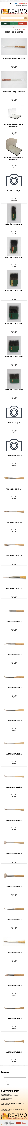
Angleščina (20, 3)
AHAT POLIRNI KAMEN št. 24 (14, 754)
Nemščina (22, 3)
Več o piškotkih (24, 1123)
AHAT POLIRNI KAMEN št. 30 (14, 853)
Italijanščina (24, 3)
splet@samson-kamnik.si (6, 1110)
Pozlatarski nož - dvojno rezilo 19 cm (14, 92)
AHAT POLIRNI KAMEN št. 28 (14, 456)
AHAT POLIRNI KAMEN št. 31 (14, 886)
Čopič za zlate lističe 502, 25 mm (14, 191)
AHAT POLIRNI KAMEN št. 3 (14, 522)
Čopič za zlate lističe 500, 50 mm (14, 290)
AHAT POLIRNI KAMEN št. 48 (14, 1052)
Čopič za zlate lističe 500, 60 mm (14, 323)
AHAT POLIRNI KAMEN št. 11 (14, 621)
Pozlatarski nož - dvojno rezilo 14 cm (14, 58)
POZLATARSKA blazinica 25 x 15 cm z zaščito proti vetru (14, 125)
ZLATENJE (9, 27)
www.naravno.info (5, 1099)
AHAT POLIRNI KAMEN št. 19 (14, 688)
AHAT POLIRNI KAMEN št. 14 (14, 655)
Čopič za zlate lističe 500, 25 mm (14, 224)
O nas (7, 1084)
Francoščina (26, 3)
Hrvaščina (18, 3)
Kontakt (7, 1078)
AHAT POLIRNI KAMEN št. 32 (14, 920)
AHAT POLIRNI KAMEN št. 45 (14, 1019)
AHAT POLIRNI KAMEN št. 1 (14, 489)
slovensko (16, 3)
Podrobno (4, 23)
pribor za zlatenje (17, 27)
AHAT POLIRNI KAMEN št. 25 (14, 787)
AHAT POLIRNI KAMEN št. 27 (14, 820)
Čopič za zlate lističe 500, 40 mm (14, 257)
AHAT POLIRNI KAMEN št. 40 (14, 986)
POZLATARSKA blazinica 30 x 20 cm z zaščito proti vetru (14, 158)
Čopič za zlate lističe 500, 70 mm (14, 357)
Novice (7, 1081)
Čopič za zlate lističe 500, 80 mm (14, 390)
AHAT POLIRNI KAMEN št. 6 (14, 555)
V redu (18, 1123)
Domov (4, 27)
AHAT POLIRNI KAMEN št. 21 (14, 721)
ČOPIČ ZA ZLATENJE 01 (14, 423)
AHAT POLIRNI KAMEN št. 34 (14, 953)
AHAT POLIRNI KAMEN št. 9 (14, 588)
